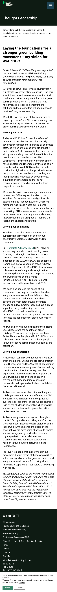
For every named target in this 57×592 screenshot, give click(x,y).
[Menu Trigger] (50, 5)
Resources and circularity (14, 529)
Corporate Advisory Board (20, 248)
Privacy (6, 548)
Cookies (6, 552)
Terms (5, 545)
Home (5, 30)
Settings (20, 588)
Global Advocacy (10, 533)
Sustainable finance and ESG (16, 537)
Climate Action (9, 522)
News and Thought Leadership (22, 30)
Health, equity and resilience (16, 526)
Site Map (7, 556)
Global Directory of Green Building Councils (22, 541)
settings (22, 582)
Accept (7, 588)
